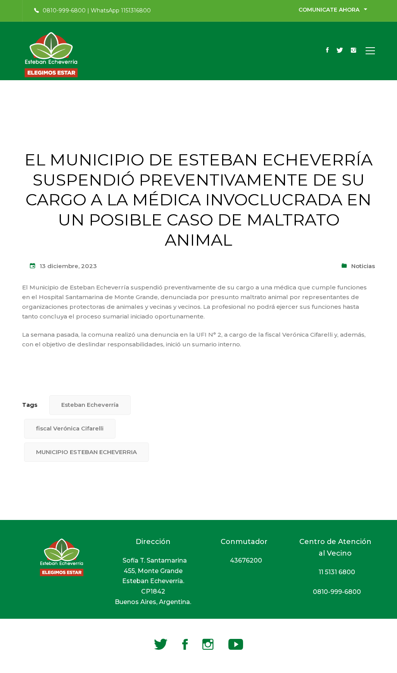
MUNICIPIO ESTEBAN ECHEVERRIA (86, 452)
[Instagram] (353, 51)
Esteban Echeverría (90, 404)
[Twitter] (339, 51)
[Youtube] (236, 644)
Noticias (363, 266)
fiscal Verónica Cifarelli (70, 428)
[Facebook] (327, 51)
